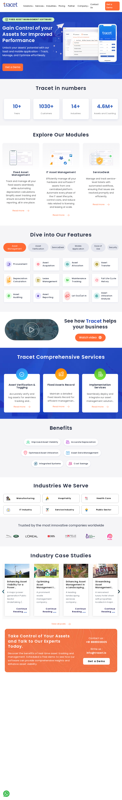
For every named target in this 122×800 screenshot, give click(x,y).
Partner (71, 6)
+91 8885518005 (96, 642)
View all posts (58, 623)
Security (113, 247)
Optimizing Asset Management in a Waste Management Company (26, 589)
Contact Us (94, 6)
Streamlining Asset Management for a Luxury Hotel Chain (84, 587)
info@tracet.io (96, 653)
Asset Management (15, 247)
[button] (33, 6)
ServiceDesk (58, 247)
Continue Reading (30, 610)
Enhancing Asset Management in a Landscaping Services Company (56, 587)
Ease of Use (98, 247)
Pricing (62, 6)
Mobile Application (78, 247)
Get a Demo (109, 6)
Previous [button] (3, 591)
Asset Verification (38, 247)
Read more (21, 230)
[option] (12, 536)
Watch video (88, 337)
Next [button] (118, 591)
